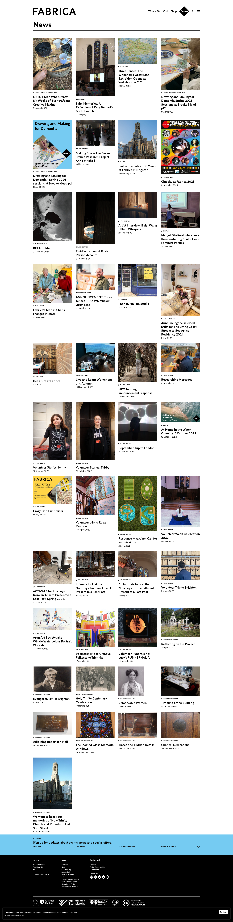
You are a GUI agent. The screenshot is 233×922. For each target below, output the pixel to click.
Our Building (66, 869)
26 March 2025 (94, 300)
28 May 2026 (133, 76)
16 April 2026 (52, 179)
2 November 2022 (176, 379)
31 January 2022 (52, 641)
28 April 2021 (178, 644)
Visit (165, 11)
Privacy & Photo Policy (70, 879)
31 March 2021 (51, 699)
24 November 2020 (95, 746)
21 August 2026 (52, 100)
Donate (93, 865)
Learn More (73, 912)
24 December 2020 (50, 741)
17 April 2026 (178, 102)
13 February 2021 (177, 703)
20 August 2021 (134, 655)
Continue (223, 912)
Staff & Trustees (68, 874)
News (64, 867)
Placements (94, 869)
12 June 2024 (133, 304)
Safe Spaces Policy (69, 882)
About (64, 860)
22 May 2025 (50, 312)
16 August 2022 (48, 511)
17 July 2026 (94, 107)
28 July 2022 (137, 540)
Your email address (126, 847)
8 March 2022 (179, 587)
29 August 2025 (92, 253)
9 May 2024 (179, 328)
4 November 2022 (135, 391)
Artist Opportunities (97, 867)
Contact (65, 865)
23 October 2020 (136, 745)
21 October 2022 (136, 448)
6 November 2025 (178, 181)
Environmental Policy (70, 886)
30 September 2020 (175, 745)
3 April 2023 (46, 381)
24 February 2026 (137, 168)
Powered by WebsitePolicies (14, 915)
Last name (80, 847)
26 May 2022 (93, 588)
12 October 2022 (178, 431)
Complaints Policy (68, 884)
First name (37, 847)
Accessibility (66, 872)
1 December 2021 (93, 655)
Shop (174, 11)
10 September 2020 (52, 822)
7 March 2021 (132, 703)
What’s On (154, 11)
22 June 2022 (52, 594)
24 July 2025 (180, 239)
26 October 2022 (49, 467)
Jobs (63, 877)
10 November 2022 (94, 381)
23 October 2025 (42, 248)
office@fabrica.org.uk (41, 874)
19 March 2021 (91, 700)
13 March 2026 (93, 156)
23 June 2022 (180, 535)
